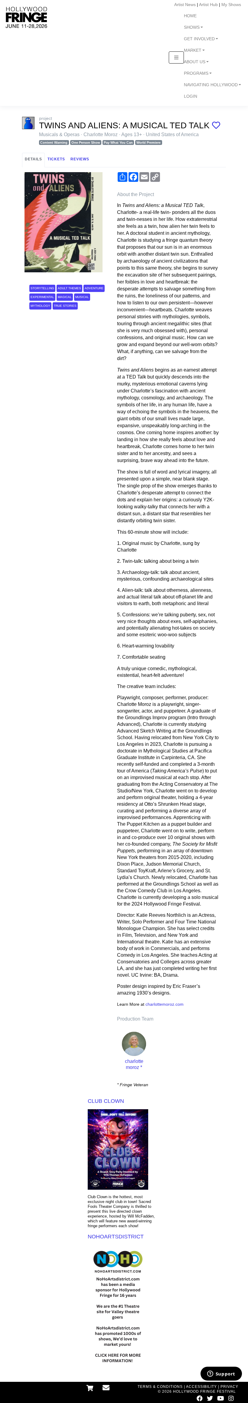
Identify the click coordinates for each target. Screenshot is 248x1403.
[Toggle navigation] (176, 57)
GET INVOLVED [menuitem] (199, 39)
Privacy (229, 1387)
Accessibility (201, 1387)
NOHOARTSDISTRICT (116, 1237)
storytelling (42, 288)
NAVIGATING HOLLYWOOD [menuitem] (211, 85)
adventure (94, 288)
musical (82, 297)
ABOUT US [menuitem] (194, 62)
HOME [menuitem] (190, 16)
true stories (65, 305)
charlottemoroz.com (164, 1004)
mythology (40, 305)
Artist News (185, 4)
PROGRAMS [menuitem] (196, 73)
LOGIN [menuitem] (190, 96)
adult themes (69, 288)
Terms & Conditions (160, 1387)
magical (65, 297)
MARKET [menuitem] (192, 50)
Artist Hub (208, 4)
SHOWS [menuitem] (192, 27)
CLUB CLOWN (106, 1101)
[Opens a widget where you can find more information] (221, 1374)
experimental (42, 297)
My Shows (231, 4)
